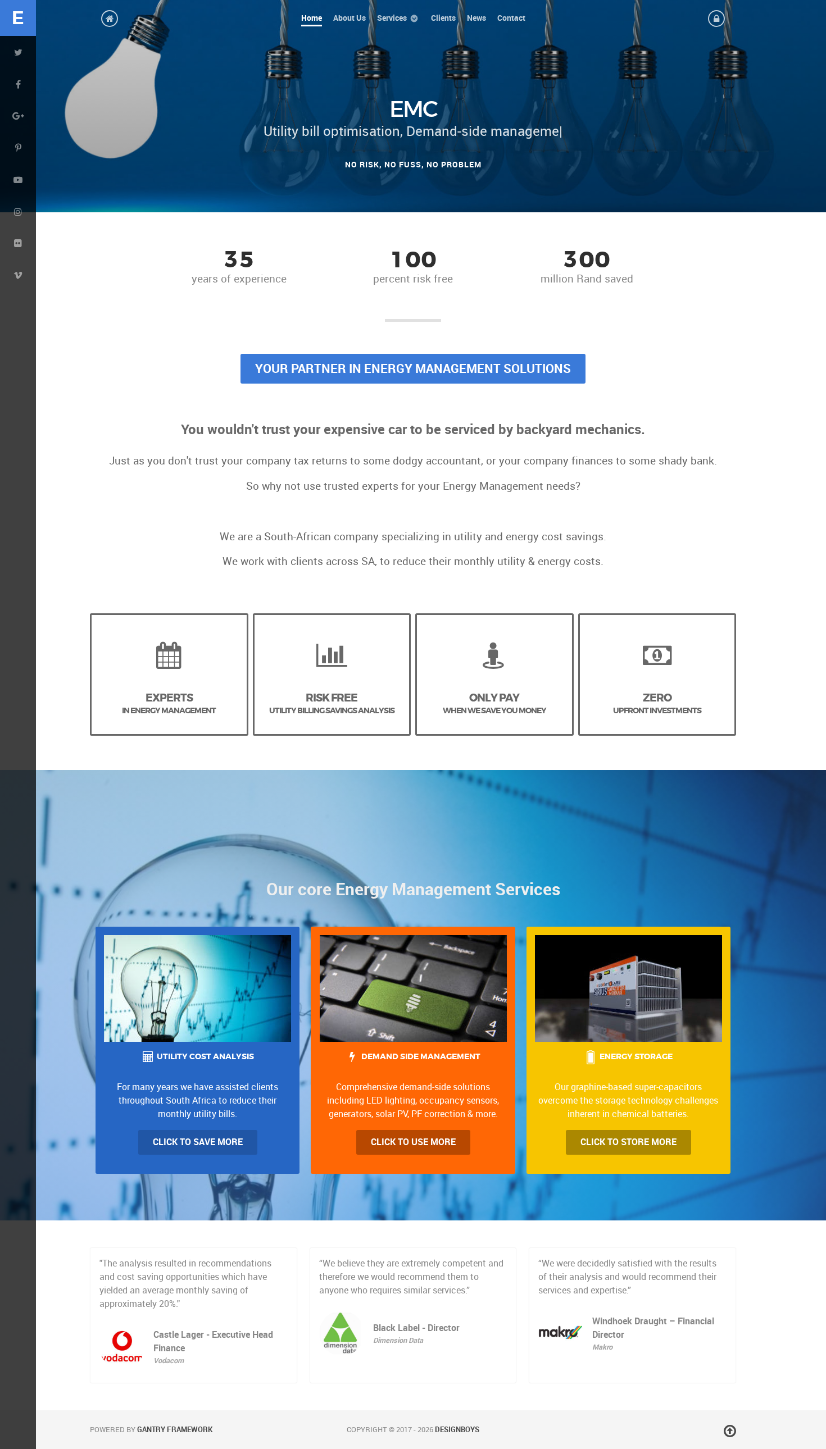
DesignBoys (457, 1429)
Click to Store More (628, 1142)
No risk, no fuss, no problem (413, 165)
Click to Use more (413, 1142)
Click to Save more (198, 1142)
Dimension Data (398, 1340)
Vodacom (168, 1360)
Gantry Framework (174, 1429)
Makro (602, 1347)
